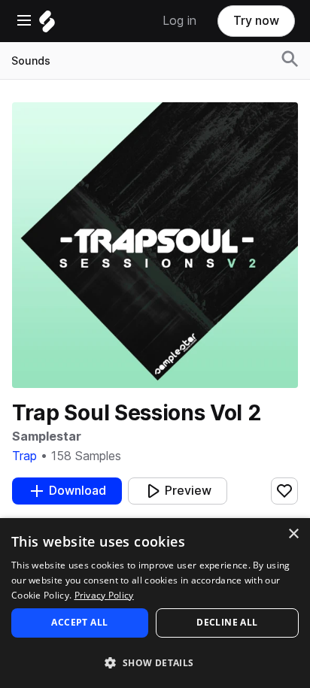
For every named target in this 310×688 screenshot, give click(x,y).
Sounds (30, 61)
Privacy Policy (104, 595)
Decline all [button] (226, 622)
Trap (24, 456)
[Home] (47, 25)
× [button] (293, 534)
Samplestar (46, 436)
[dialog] (155, 603)
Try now (256, 21)
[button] (155, 662)
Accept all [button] (79, 622)
